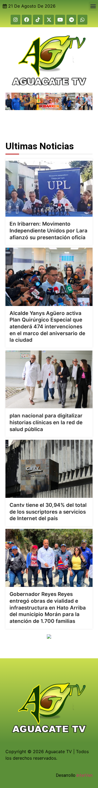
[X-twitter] (49, 20)
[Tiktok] (38, 20)
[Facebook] (27, 20)
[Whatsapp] (82, 20)
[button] (93, 6)
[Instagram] (15, 20)
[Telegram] (71, 20)
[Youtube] (60, 20)
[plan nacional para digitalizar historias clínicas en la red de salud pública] (49, 379)
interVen (84, 775)
